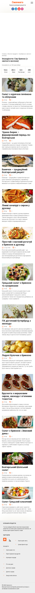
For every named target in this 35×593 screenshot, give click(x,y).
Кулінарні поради (11, 557)
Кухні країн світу (22, 540)
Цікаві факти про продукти (15, 545)
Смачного (17, 2)
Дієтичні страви (10, 568)
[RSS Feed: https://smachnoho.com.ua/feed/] (10, 540)
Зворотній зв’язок (11, 575)
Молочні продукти (13, 54)
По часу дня (9, 564)
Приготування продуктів (13, 554)
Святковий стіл (10, 550)
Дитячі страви (10, 571)
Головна (4, 54)
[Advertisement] (17, 33)
